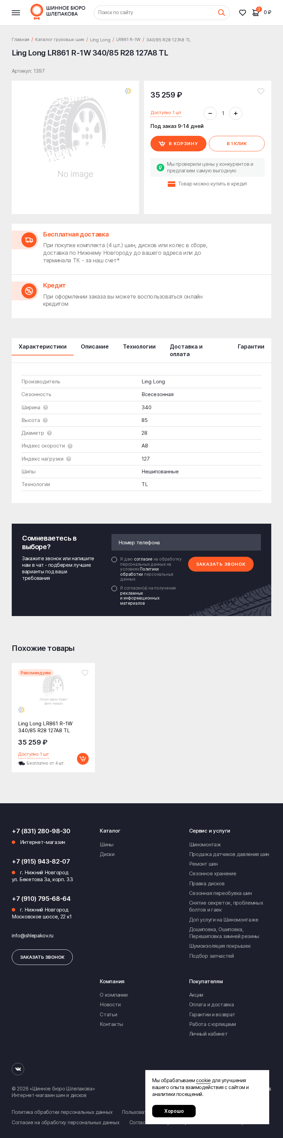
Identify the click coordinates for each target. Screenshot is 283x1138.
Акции (196, 994)
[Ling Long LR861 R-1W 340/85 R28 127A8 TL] (53, 696)
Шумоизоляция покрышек (220, 946)
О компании (113, 994)
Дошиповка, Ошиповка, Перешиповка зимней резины (224, 932)
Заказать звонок (221, 564)
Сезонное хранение (212, 873)
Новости (110, 1004)
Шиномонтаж (205, 844)
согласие (144, 559)
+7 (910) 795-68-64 (41, 898)
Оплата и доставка (211, 1004)
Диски (107, 854)
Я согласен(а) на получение (148, 595)
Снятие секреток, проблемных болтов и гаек (226, 906)
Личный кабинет (208, 1033)
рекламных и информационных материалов (139, 598)
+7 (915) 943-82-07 (41, 861)
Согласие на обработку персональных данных (66, 1122)
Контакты (111, 1024)
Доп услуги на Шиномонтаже (224, 919)
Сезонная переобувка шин (220, 893)
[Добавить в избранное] (261, 91)
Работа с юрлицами (212, 1024)
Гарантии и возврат (212, 1014)
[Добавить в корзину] (83, 759)
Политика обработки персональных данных (62, 1112)
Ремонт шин (203, 863)
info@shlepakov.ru (32, 935)
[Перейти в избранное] (245, 13)
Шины (107, 844)
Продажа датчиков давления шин (229, 854)
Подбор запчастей (211, 956)
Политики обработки (139, 571)
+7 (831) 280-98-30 (41, 831)
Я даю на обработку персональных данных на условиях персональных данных (151, 569)
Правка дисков (207, 883)
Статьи (108, 1014)
